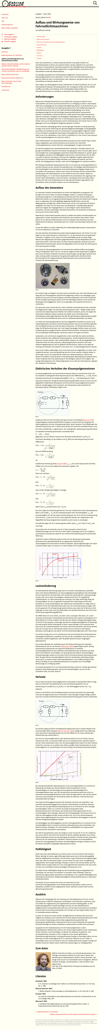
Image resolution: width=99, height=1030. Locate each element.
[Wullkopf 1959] (88, 420)
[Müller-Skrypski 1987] (66, 731)
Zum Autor (39, 55)
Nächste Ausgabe (10, 39)
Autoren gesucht (7, 25)
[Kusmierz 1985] (67, 646)
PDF (49, 17)
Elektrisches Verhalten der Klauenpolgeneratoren (51, 42)
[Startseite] (14, 4)
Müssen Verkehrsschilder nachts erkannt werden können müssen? (16, 65)
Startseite (5, 14)
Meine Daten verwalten (10, 28)
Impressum (5, 90)
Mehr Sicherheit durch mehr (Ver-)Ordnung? (11, 82)
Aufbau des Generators (43, 39)
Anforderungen (41, 36)
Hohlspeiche (6, 86)
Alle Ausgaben (9, 34)
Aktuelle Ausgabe (10, 41)
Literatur (39, 58)
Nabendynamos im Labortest (12, 55)
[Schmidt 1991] (62, 464)
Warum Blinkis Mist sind (10, 74)
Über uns (5, 18)
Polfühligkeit (40, 50)
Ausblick (39, 53)
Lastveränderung (41, 45)
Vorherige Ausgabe (10, 37)
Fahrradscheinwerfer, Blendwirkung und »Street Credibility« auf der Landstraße (15, 70)
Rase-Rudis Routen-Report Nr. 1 (13, 78)
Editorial (5, 52)
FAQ (3, 21)
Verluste (39, 47)
